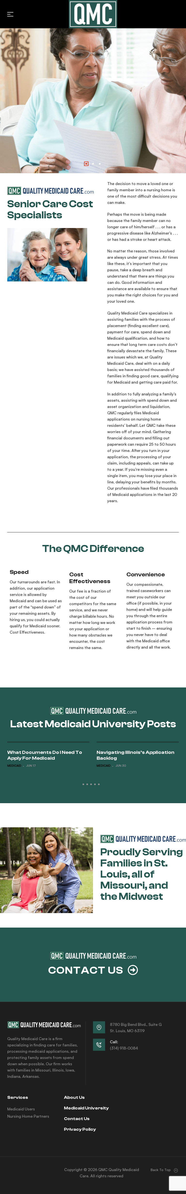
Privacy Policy (80, 1129)
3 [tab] (91, 784)
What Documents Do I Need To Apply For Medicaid (44, 755)
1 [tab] (83, 784)
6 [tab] (102, 784)
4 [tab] (95, 784)
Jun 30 (121, 765)
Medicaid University (86, 1108)
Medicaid (14, 765)
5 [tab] (99, 784)
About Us (74, 1097)
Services (17, 1097)
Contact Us (77, 1118)
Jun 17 (31, 765)
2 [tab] (87, 784)
